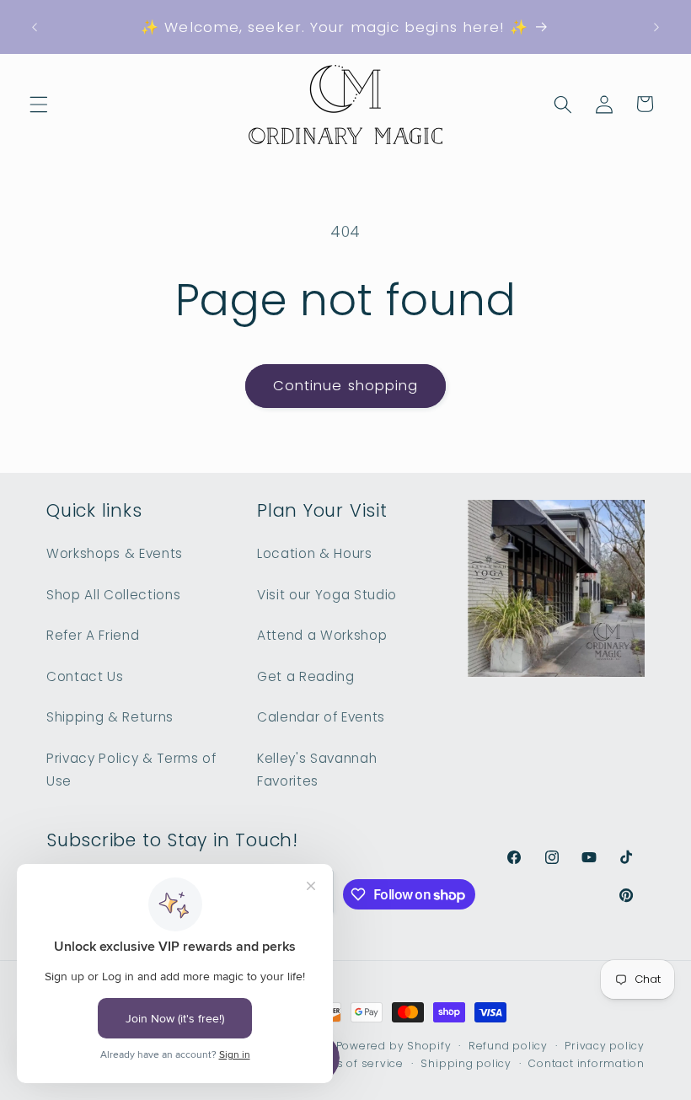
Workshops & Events (114, 553)
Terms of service (355, 1063)
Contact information (586, 1063)
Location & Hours (314, 553)
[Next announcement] (656, 27)
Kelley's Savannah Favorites (317, 769)
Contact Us (85, 676)
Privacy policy (605, 1045)
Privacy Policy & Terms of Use (131, 769)
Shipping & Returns (110, 717)
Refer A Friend (92, 635)
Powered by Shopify (394, 1045)
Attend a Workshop (322, 635)
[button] (39, 103)
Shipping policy (466, 1063)
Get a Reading (306, 676)
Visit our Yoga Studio (327, 595)
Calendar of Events (321, 717)
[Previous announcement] (34, 27)
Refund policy (508, 1045)
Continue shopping (346, 385)
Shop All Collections (113, 595)
